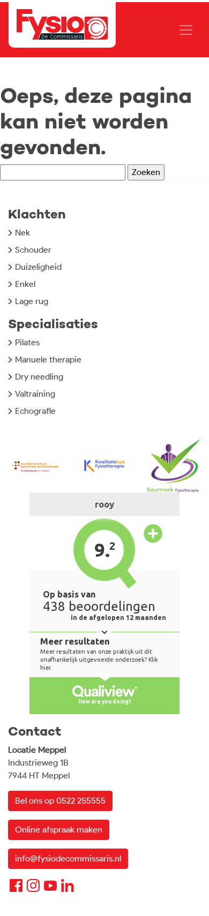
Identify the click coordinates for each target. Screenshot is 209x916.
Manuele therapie (48, 359)
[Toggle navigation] (185, 30)
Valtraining (35, 394)
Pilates (27, 342)
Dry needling (39, 377)
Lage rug (31, 301)
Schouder (33, 250)
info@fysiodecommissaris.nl (68, 858)
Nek (22, 233)
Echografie (35, 411)
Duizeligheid (38, 267)
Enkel (25, 284)
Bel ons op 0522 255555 (60, 801)
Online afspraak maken (58, 829)
